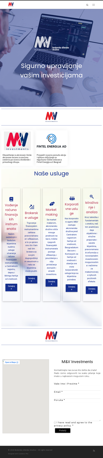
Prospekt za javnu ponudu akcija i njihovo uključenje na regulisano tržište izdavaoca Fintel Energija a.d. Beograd (51, 158)
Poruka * (59, 400)
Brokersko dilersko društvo (25, 450)
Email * (58, 392)
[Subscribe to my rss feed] (94, 450)
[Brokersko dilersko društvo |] (11, 4)
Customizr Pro (23, 454)
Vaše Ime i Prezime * (66, 384)
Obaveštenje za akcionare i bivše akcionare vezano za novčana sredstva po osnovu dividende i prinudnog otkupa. (17, 158)
